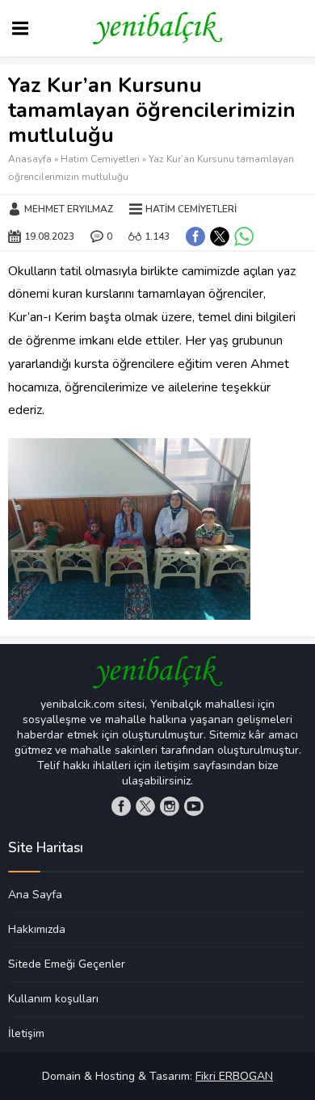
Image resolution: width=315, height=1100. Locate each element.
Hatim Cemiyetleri (100, 159)
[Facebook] (121, 806)
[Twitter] (145, 806)
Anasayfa (30, 159)
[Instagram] (169, 806)
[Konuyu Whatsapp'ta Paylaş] (244, 236)
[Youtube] (194, 806)
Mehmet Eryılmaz (68, 209)
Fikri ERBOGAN (234, 1076)
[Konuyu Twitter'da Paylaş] (219, 236)
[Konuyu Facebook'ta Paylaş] (195, 236)
